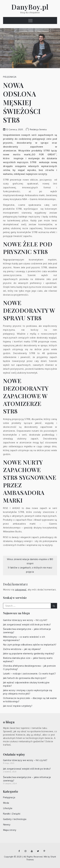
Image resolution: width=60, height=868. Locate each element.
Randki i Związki (11, 813)
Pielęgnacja (9, 76)
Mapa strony (9, 830)
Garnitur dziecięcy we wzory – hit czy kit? (25, 620)
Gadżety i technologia (14, 819)
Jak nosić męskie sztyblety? (17, 705)
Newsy (6, 824)
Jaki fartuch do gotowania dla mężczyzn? (24, 678)
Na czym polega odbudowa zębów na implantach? (29, 644)
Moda (6, 802)
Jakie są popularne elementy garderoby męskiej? (28, 653)
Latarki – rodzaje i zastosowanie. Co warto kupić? (29, 673)
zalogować (21, 589)
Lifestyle (7, 808)
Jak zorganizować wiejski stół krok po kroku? (27, 624)
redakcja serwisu (38, 129)
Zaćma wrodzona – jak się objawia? (22, 649)
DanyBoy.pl (30, 6)
